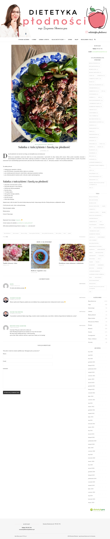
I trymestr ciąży (95, 103)
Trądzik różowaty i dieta (10, 263)
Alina (12, 284)
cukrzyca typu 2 (95, 78)
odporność (93, 137)
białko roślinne (95, 72)
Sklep (76, 39)
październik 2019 (92, 478)
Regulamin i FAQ (86, 39)
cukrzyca (101, 75)
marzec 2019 (91, 502)
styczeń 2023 (91, 382)
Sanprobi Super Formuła (96, 166)
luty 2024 (90, 358)
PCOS (102, 143)
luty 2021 (90, 430)
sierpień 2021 (91, 413)
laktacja (93, 109)
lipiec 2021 (90, 416)
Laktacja (90, 311)
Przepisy (50, 144)
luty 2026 (90, 351)
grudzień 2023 (91, 362)
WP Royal (24, 536)
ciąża (91, 75)
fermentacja (94, 91)
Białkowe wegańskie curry (38, 270)
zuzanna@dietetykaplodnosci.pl (99, 51)
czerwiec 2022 (91, 399)
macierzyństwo (94, 243)
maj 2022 (90, 403)
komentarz (5, 368)
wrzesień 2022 (91, 392)
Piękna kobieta (91, 318)
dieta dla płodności (7, 233)
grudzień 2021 (91, 410)
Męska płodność (92, 314)
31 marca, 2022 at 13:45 (15, 285)
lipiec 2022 (90, 396)
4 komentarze (82, 236)
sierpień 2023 (91, 372)
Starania (90, 332)
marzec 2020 (91, 461)
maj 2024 (90, 355)
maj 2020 (90, 454)
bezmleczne (93, 69)
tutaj (26, 225)
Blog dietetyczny (58, 39)
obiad (92, 131)
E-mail (4, 361)
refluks (92, 156)
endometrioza (93, 218)
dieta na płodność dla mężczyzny (47, 233)
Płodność (90, 328)
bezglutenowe (94, 63)
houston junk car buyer (18, 326)
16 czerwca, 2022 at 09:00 (15, 313)
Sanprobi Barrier (95, 162)
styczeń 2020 (91, 468)
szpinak (69, 233)
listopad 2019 (91, 475)
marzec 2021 (91, 427)
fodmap (92, 97)
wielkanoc (93, 179)
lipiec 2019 (90, 488)
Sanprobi (93, 159)
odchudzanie (94, 134)
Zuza (7, 236)
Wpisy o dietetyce (92, 338)
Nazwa (4, 353)
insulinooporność (96, 100)
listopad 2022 (91, 389)
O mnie (34, 39)
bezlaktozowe (94, 66)
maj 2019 (90, 495)
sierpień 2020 (91, 444)
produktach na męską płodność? (25, 222)
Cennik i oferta (44, 39)
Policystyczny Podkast (93, 321)
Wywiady (90, 342)
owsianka (93, 143)
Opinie (70, 39)
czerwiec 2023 (91, 375)
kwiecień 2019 (91, 499)
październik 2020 (92, 440)
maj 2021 (90, 420)
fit (103, 91)
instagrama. (18, 220)
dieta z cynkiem (58, 233)
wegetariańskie (95, 176)
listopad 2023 (91, 365)
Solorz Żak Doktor (16, 312)
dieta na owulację (24, 233)
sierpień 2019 (91, 485)
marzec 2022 (91, 406)
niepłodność (94, 128)
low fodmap (93, 115)
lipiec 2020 (90, 447)
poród (92, 146)
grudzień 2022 (91, 386)
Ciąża (89, 304)
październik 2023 (92, 368)
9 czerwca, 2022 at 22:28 (15, 299)
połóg (100, 146)
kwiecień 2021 (91, 423)
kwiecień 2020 (91, 458)
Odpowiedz (82, 283)
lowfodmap (93, 112)
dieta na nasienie (16, 233)
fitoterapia (93, 94)
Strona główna (23, 39)
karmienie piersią (95, 106)
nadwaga (92, 125)
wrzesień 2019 (91, 482)
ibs (100, 97)
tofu (91, 170)
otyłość (92, 140)
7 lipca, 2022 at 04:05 (14, 327)
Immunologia (91, 308)
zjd (91, 187)
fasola (65, 233)
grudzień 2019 (91, 471)
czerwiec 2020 (91, 451)
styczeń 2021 (91, 434)
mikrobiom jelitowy (95, 246)
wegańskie (93, 173)
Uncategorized (91, 335)
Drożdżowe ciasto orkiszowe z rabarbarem (71, 263)
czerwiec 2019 (91, 492)
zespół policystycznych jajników (96, 183)
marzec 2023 (91, 379)
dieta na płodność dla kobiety (34, 233)
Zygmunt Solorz (15, 298)
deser (92, 81)
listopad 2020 (91, 437)
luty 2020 (90, 464)
